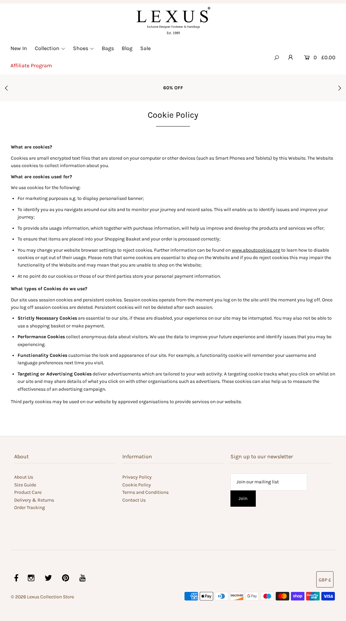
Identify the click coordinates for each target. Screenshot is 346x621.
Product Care (28, 492)
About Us (23, 477)
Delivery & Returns (34, 500)
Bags (108, 48)
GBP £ (325, 580)
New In (18, 48)
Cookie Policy (136, 485)
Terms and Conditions (145, 492)
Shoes (80, 48)
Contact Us (134, 500)
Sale (145, 48)
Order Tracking (29, 507)
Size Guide (25, 485)
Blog (127, 48)
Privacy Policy (137, 477)
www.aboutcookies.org (256, 250)
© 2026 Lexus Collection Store (42, 597)
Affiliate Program (31, 65)
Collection (47, 48)
